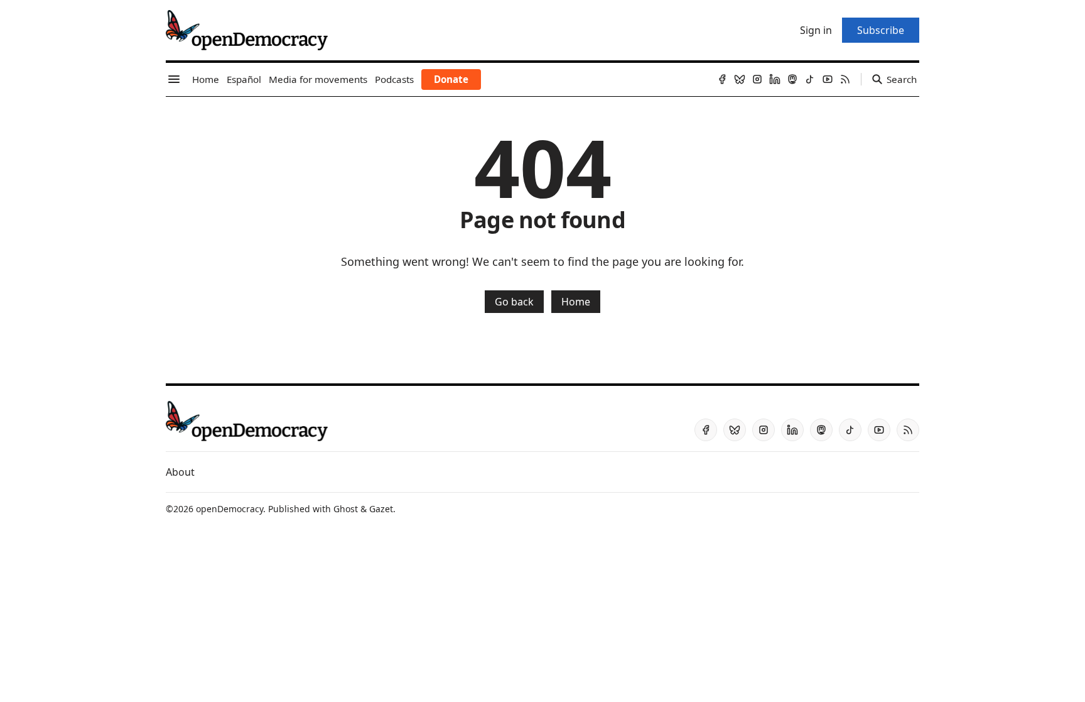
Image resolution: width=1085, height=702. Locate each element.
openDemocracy (229, 509)
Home (575, 302)
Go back (514, 302)
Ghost (345, 509)
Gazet (381, 509)
